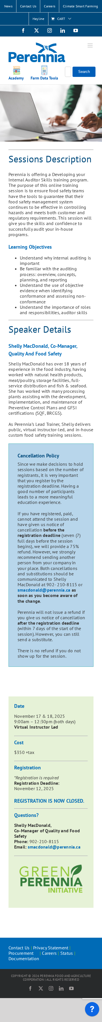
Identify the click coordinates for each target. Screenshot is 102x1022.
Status (66, 953)
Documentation (23, 958)
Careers (49, 953)
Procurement (21, 953)
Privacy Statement (50, 948)
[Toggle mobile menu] (91, 45)
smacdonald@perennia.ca (44, 590)
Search (84, 72)
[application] (92, 1010)
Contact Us (18, 948)
